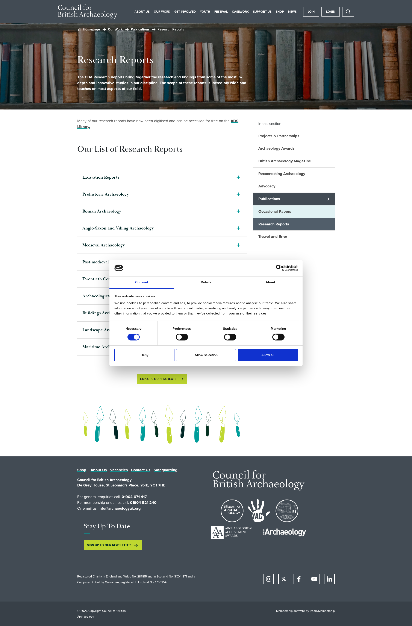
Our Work (162, 11)
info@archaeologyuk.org (119, 508)
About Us (142, 11)
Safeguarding (165, 470)
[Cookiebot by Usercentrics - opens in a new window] (279, 268)
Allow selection (206, 355)
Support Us (262, 11)
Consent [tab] (141, 282)
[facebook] (299, 579)
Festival (221, 11)
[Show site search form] (348, 12)
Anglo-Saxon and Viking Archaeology (118, 228)
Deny (144, 355)
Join (311, 11)
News (292, 11)
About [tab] (270, 282)
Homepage (91, 29)
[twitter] (283, 579)
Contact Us (140, 470)
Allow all (267, 355)
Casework (240, 11)
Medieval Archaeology (103, 245)
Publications (140, 29)
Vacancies (119, 470)
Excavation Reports (100, 177)
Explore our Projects (158, 379)
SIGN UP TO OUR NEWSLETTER (109, 545)
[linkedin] (329, 579)
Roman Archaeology (101, 211)
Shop (280, 11)
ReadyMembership (322, 611)
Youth (205, 11)
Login (330, 11)
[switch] (182, 337)
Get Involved (185, 11)
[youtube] (314, 579)
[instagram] (268, 579)
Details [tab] (206, 282)
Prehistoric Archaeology (105, 194)
